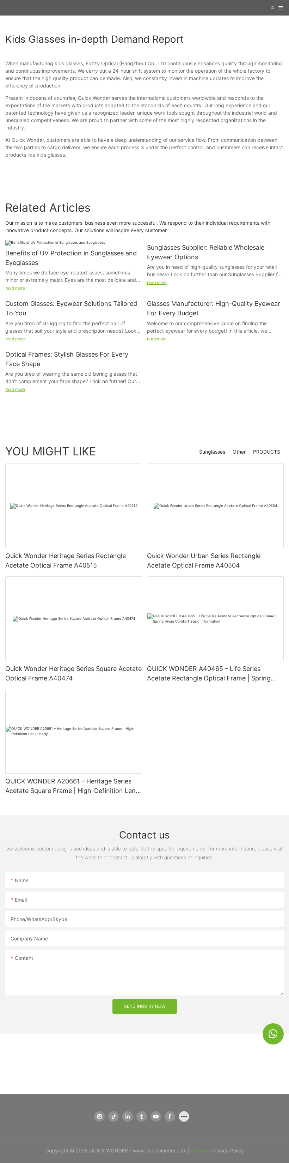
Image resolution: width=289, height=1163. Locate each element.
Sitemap (200, 1150)
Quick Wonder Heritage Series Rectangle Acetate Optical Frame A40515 (65, 560)
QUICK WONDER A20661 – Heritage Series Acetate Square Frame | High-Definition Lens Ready (72, 786)
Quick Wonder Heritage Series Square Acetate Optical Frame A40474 (73, 673)
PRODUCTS (266, 452)
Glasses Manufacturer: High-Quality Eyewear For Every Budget (213, 308)
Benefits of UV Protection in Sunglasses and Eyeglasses (71, 257)
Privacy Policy (227, 1150)
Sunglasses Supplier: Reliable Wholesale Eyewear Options (205, 252)
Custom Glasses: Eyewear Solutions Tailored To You (71, 308)
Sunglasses (212, 452)
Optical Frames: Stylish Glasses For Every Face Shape (66, 359)
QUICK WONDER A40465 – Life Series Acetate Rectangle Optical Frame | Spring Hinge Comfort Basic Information (209, 674)
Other (239, 452)
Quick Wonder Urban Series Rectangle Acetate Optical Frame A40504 (203, 560)
